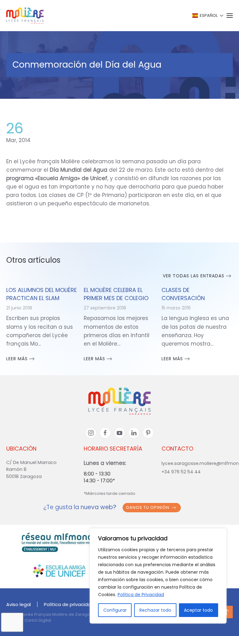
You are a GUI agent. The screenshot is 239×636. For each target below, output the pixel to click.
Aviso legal (18, 604)
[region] (158, 576)
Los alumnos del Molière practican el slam (41, 294)
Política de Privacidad (141, 594)
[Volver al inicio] (25, 15)
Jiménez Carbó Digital (28, 620)
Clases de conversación (183, 294)
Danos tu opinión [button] (147, 507)
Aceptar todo (198, 610)
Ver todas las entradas (193, 276)
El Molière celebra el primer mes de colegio (116, 294)
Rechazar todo (155, 610)
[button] (207, 15)
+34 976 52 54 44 (181, 472)
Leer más (17, 359)
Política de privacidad (69, 604)
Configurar (115, 610)
